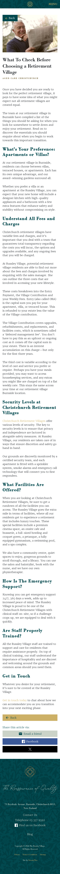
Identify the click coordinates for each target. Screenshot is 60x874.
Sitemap (43, 854)
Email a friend (30, 734)
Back (12, 18)
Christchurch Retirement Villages (24, 421)
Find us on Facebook (32, 825)
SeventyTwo (32, 860)
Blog (30, 834)
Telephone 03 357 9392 (30, 820)
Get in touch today (15, 700)
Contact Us (30, 815)
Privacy (17, 854)
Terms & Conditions (30, 854)
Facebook (32, 741)
